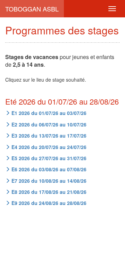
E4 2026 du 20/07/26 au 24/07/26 (48, 146)
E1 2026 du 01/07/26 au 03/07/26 (48, 112)
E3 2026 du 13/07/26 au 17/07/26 (48, 135)
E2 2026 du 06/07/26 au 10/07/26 (48, 124)
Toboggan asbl (32, 8)
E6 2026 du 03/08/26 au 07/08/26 (48, 169)
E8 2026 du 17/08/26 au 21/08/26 (48, 191)
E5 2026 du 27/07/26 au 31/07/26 (48, 158)
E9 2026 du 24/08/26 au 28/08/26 (48, 202)
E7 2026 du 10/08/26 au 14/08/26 (48, 180)
